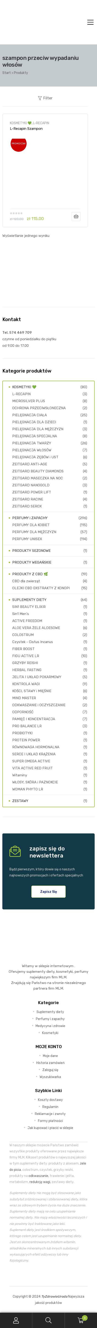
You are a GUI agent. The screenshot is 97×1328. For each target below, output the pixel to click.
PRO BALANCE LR (27, 726)
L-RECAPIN (41, 123)
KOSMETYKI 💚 (21, 123)
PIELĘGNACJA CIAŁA (29, 415)
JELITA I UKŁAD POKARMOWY (36, 677)
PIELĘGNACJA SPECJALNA (34, 436)
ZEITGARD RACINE (27, 499)
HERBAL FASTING (26, 670)
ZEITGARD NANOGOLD (30, 485)
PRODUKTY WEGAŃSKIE (31, 562)
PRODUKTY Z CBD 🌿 (30, 574)
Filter (48, 98)
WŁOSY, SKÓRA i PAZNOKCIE (35, 782)
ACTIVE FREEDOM (27, 621)
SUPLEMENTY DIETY (29, 600)
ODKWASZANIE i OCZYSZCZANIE (38, 705)
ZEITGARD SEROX (27, 506)
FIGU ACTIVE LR (25, 656)
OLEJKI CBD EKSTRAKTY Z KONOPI (41, 588)
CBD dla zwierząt (26, 581)
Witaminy (19, 775)
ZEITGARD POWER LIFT (31, 492)
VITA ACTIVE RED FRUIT (32, 768)
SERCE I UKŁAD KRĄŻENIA (34, 754)
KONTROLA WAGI (26, 684)
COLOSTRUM (23, 635)
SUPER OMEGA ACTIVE (31, 761)
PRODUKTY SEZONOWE (31, 551)
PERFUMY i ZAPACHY (30, 518)
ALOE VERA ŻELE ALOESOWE (36, 628)
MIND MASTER (24, 698)
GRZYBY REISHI (25, 663)
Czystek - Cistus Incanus (32, 642)
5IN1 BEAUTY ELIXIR (29, 607)
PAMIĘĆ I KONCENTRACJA (33, 719)
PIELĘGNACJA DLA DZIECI (34, 422)
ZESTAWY (20, 801)
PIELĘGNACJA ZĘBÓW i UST (35, 457)
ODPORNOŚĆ (22, 712)
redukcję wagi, (40, 1182)
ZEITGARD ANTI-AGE (29, 464)
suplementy (35, 972)
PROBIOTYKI (22, 733)
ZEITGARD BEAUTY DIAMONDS (38, 471)
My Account (16, 1320)
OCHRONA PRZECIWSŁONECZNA (39, 408)
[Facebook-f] (37, 1274)
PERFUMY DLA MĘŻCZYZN (34, 532)
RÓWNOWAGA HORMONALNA (35, 747)
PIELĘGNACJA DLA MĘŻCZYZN (37, 429)
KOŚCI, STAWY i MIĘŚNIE (31, 691)
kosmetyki (64, 972)
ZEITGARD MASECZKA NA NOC (37, 478)
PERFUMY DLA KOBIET (31, 525)
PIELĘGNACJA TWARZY (31, 443)
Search (48, 1320)
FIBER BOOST (23, 649)
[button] (48, 892)
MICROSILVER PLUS (28, 401)
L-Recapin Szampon (26, 129)
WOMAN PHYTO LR (27, 789)
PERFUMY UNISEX (27, 539)
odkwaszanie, (38, 1176)
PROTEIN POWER (26, 740)
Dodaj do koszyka (76, 216)
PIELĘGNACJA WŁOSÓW (31, 450)
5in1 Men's (20, 614)
